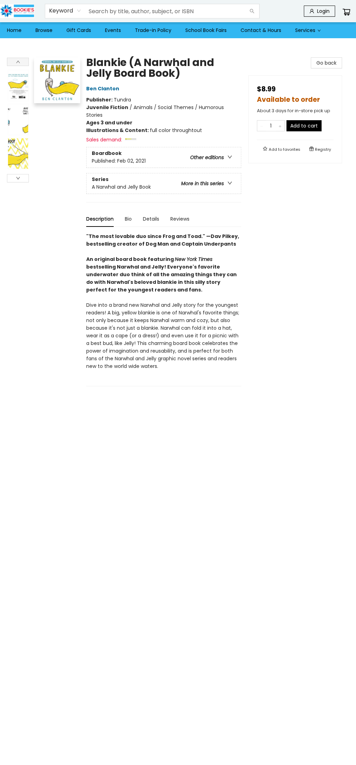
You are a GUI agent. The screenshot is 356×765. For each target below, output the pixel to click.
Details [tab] (151, 218)
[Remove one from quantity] (261, 126)
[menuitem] (14, 30)
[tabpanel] (163, 309)
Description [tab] (100, 218)
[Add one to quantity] (280, 126)
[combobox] (65, 10)
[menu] (178, 30)
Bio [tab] (128, 218)
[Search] (252, 11)
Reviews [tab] (179, 218)
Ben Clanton (102, 88)
